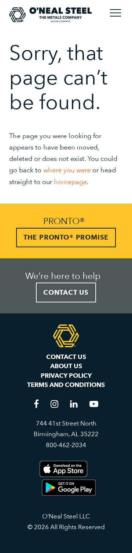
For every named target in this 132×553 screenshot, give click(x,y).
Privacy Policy (66, 375)
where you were (67, 170)
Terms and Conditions (66, 384)
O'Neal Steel (50, 14)
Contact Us (66, 292)
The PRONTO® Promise (66, 237)
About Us (66, 366)
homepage (70, 182)
